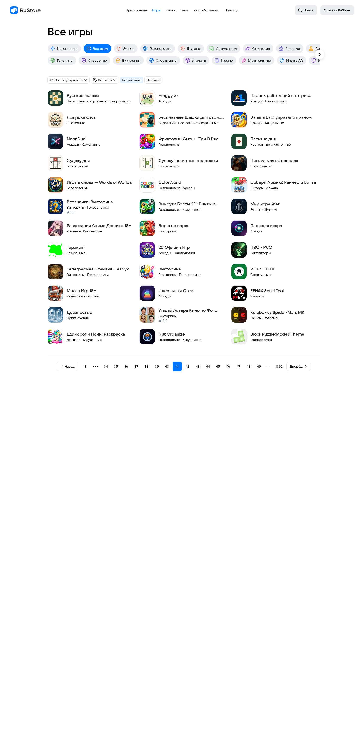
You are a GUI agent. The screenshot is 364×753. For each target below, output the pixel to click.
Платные (153, 80)
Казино (227, 60)
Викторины (131, 60)
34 (106, 366)
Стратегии (261, 48)
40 (167, 366)
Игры (156, 10)
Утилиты (199, 60)
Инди (322, 60)
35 (116, 366)
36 (126, 366)
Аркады (321, 48)
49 (259, 366)
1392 (279, 366)
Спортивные (166, 60)
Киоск (171, 10)
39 (157, 366)
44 (208, 366)
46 (228, 366)
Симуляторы (226, 48)
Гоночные (65, 60)
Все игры (100, 48)
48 (248, 366)
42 (187, 366)
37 (136, 366)
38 (146, 366)
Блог (184, 10)
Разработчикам (206, 10)
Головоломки (161, 48)
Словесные (97, 60)
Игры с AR (294, 60)
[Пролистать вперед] (319, 54)
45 (218, 366)
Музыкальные (259, 60)
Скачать (337, 10)
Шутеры (194, 48)
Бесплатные (131, 80)
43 (198, 366)
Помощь (231, 10)
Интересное (67, 48)
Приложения (136, 10)
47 (238, 366)
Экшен (128, 48)
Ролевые (292, 48)
